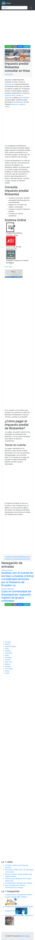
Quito (7, 655)
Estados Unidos (10, 646)
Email (15, 46)
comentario (25, 97)
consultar (8, 557)
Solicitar (23, 559)
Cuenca (7, 660)
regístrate (8, 97)
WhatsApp (19, 102)
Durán (7, 673)
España (7, 651)
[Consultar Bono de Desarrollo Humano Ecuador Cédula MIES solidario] (11, 901)
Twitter (20, 46)
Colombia (8, 653)
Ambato (8, 666)
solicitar (29, 557)
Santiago (8, 657)
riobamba (16, 559)
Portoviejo (9, 669)
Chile (7, 648)
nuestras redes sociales (13, 95)
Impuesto (15, 557)
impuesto (9, 559)
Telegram (27, 46)
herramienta (9, 84)
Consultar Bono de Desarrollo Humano (18, 883)
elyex (8, 3)
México (7, 644)
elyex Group (25, 936)
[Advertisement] (17, 27)
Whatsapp (9, 46)
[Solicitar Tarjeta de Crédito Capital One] (9, 921)
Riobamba (22, 557)
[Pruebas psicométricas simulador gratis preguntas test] (21, 911)
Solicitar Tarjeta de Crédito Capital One (19, 915)
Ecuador (8, 642)
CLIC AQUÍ (8, 267)
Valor (28, 559)
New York (8, 662)
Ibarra (7, 671)
